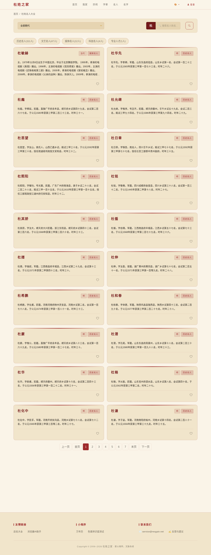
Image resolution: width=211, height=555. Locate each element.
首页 (74, 4)
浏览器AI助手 (34, 531)
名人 (115, 4)
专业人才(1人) (118, 41)
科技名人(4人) (96, 41)
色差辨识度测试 (96, 531)
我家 (85, 4)
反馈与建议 (175, 531)
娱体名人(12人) (73, 41)
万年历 (79, 531)
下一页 (146, 446)
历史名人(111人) (25, 41)
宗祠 (95, 4)
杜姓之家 (21, 4)
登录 (192, 4)
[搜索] (189, 25)
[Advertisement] (105, 489)
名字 (125, 4)
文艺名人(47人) (49, 41)
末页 (133, 446)
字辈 (105, 4)
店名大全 (18, 531)
